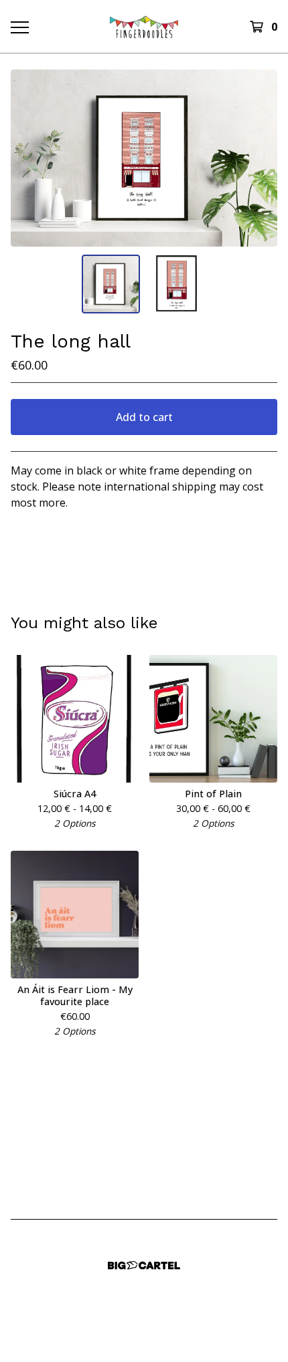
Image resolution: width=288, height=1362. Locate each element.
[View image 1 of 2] (111, 284)
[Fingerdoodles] (144, 26)
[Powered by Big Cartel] (144, 1265)
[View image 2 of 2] (177, 284)
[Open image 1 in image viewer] (144, 158)
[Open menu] (19, 27)
